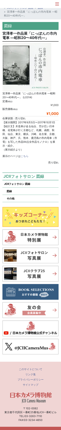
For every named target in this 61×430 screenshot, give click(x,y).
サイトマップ (30, 384)
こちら (24, 156)
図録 (8, 191)
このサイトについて (30, 369)
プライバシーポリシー (31, 379)
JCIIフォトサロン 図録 (17, 183)
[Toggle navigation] (57, 4)
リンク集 (30, 374)
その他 (9, 198)
